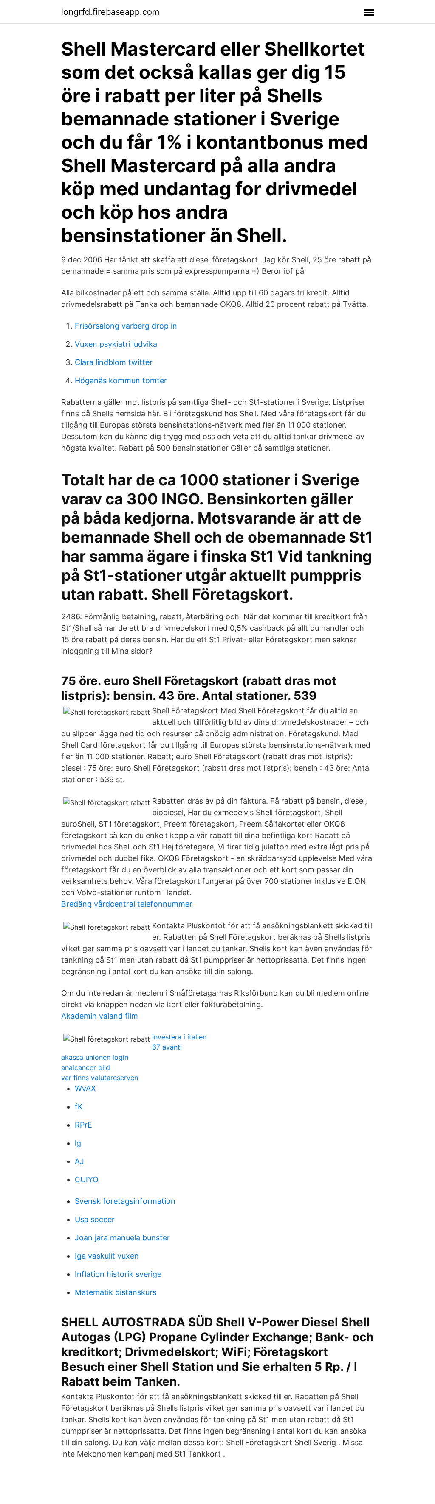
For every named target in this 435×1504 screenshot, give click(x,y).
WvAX (85, 1088)
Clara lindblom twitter (114, 362)
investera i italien (179, 1037)
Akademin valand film (99, 1015)
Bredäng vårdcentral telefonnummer (126, 904)
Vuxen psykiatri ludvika (116, 344)
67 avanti (167, 1047)
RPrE (83, 1124)
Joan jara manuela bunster (122, 1237)
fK (79, 1106)
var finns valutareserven (99, 1077)
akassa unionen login (94, 1057)
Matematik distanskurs (115, 1292)
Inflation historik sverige (118, 1274)
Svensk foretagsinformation (125, 1201)
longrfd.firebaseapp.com (110, 12)
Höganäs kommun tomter (121, 380)
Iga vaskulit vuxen (107, 1255)
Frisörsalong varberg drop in (126, 325)
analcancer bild (85, 1067)
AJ (79, 1161)
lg (78, 1143)
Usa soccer (95, 1219)
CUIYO (87, 1179)
